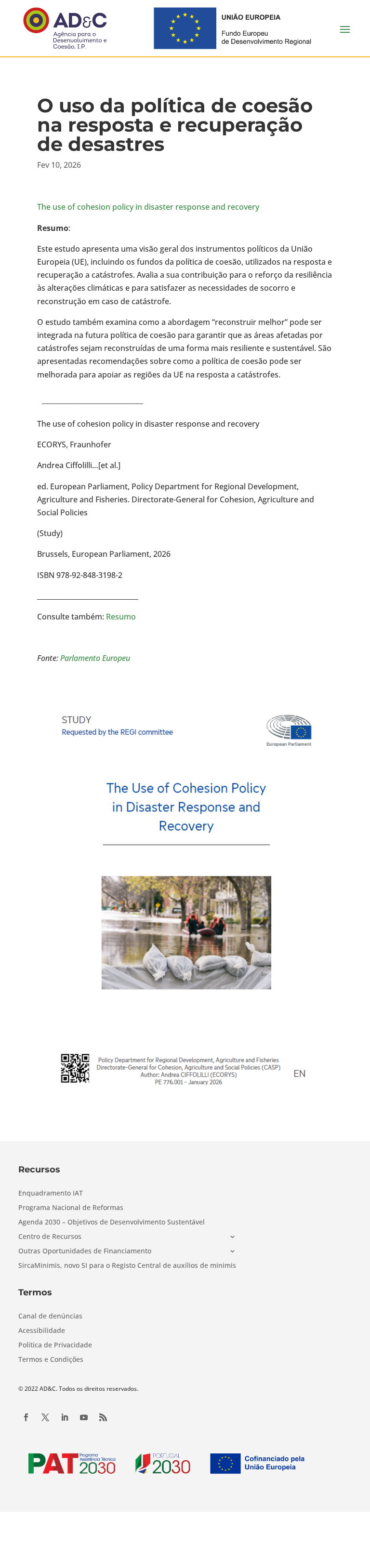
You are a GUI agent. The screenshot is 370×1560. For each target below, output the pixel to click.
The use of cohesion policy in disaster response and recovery (148, 207)
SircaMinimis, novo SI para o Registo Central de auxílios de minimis (127, 1266)
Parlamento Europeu (95, 658)
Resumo (121, 616)
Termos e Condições (50, 1360)
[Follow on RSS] (103, 1417)
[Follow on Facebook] (26, 1417)
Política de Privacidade (55, 1345)
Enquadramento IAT (50, 1193)
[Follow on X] (45, 1417)
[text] (185, 401)
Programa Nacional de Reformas (70, 1208)
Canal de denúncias (50, 1316)
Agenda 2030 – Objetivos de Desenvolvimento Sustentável (111, 1222)
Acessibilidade (41, 1331)
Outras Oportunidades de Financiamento (84, 1251)
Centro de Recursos (49, 1237)
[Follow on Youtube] (84, 1417)
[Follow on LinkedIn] (64, 1417)
